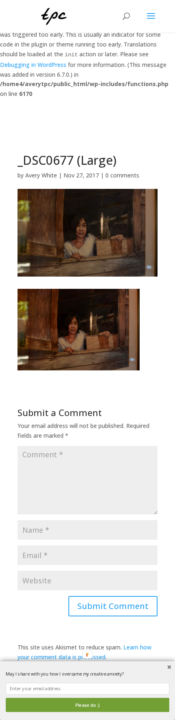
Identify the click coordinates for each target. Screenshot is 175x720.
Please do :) (87, 705)
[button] (87, 674)
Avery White (41, 175)
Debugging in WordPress (33, 65)
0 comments (122, 175)
